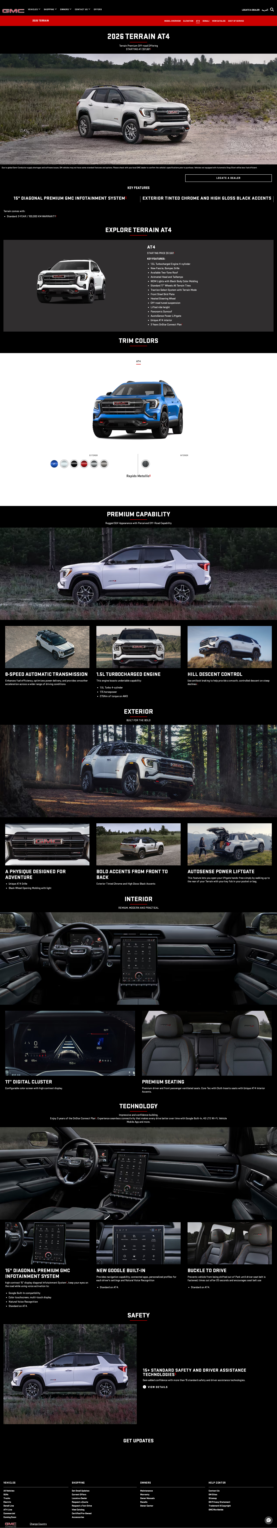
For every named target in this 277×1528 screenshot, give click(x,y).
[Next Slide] (271, 199)
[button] (150, 49)
